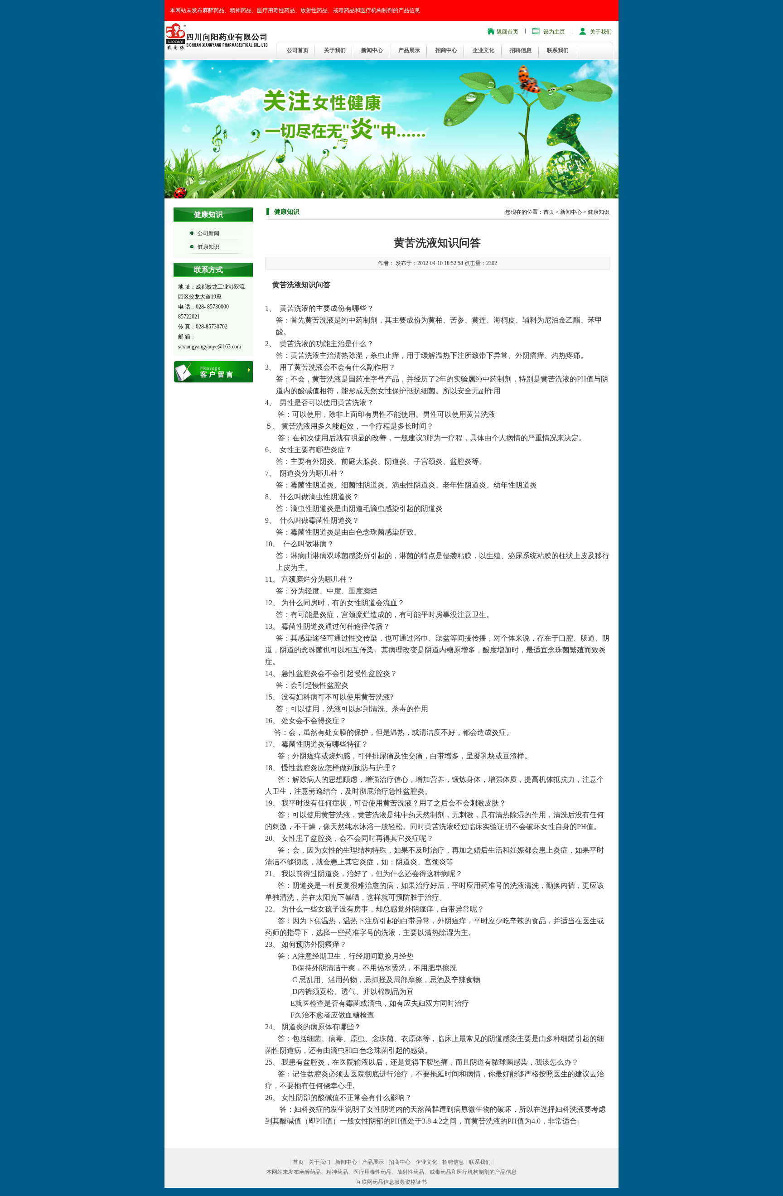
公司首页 (298, 50)
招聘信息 (521, 50)
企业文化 (483, 50)
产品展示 (409, 50)
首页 (548, 212)
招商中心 (446, 50)
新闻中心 (372, 50)
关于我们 (601, 32)
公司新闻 (208, 233)
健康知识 (208, 247)
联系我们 (558, 50)
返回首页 (507, 32)
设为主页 (554, 32)
